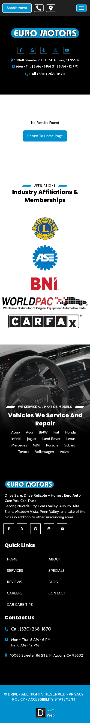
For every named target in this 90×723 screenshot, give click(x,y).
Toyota (23, 452)
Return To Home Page (45, 136)
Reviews (14, 582)
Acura (15, 432)
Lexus (70, 439)
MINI (36, 445)
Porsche (52, 445)
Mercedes (19, 445)
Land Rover (51, 439)
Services (15, 570)
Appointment (17, 8)
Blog (53, 582)
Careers (15, 593)
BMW (43, 432)
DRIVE (13, 694)
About (54, 559)
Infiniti (16, 439)
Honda (70, 432)
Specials (56, 570)
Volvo (64, 452)
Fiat (56, 432)
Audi (29, 432)
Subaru (69, 445)
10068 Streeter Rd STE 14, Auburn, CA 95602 (47, 60)
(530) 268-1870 (51, 73)
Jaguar (31, 439)
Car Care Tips (20, 604)
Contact (56, 593)
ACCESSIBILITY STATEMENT (51, 699)
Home (12, 559)
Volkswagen (44, 452)
